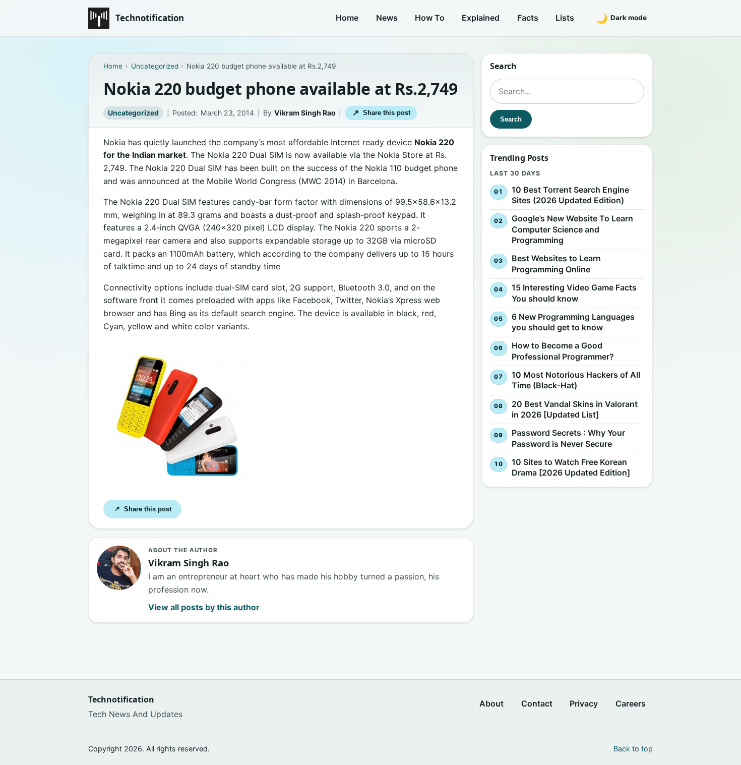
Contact (536, 703)
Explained (481, 18)
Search (511, 119)
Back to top (633, 748)
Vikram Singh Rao (305, 112)
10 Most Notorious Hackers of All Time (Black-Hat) (576, 380)
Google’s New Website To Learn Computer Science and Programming (572, 229)
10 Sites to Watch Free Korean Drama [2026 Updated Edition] (571, 467)
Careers (630, 703)
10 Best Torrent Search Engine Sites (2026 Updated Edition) (570, 195)
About (491, 703)
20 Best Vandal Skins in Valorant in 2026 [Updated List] (575, 409)
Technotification (149, 18)
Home (347, 18)
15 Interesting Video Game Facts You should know (574, 293)
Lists (564, 18)
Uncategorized (133, 112)
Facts (527, 18)
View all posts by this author (204, 607)
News (387, 18)
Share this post (381, 112)
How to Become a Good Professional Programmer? (563, 351)
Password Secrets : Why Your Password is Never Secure (568, 438)
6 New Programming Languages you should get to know (573, 322)
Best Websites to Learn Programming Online (556, 264)
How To (430, 18)
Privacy (584, 703)
